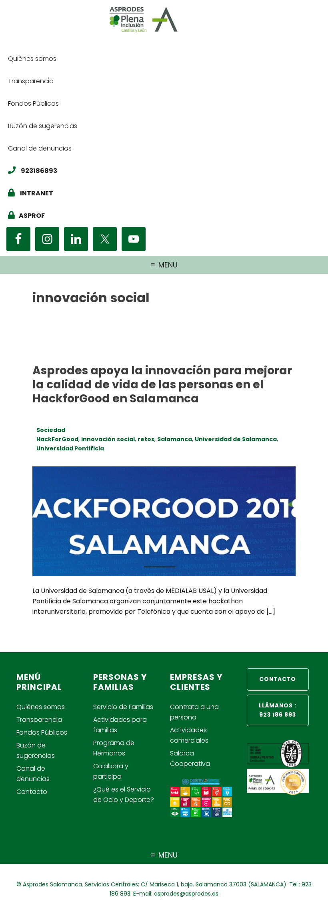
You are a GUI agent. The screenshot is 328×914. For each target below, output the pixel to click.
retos (146, 439)
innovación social (108, 439)
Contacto (31, 791)
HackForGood (57, 439)
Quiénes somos (40, 706)
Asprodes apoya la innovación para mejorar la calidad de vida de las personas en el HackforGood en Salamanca (162, 384)
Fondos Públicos (41, 732)
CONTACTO (277, 679)
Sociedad (50, 430)
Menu (168, 265)
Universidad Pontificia (70, 448)
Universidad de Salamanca (236, 439)
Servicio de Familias (123, 706)
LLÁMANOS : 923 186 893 (277, 710)
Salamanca (174, 439)
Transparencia (39, 719)
